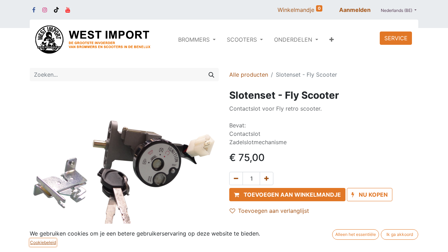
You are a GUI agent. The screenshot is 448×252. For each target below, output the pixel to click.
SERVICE (395, 38)
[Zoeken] (211, 74)
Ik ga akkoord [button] (399, 234)
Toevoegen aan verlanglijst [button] (273, 210)
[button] (332, 39)
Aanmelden (355, 9)
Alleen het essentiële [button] (355, 234)
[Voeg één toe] (266, 178)
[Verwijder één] (236, 178)
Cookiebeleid (43, 242)
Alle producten (248, 74)
